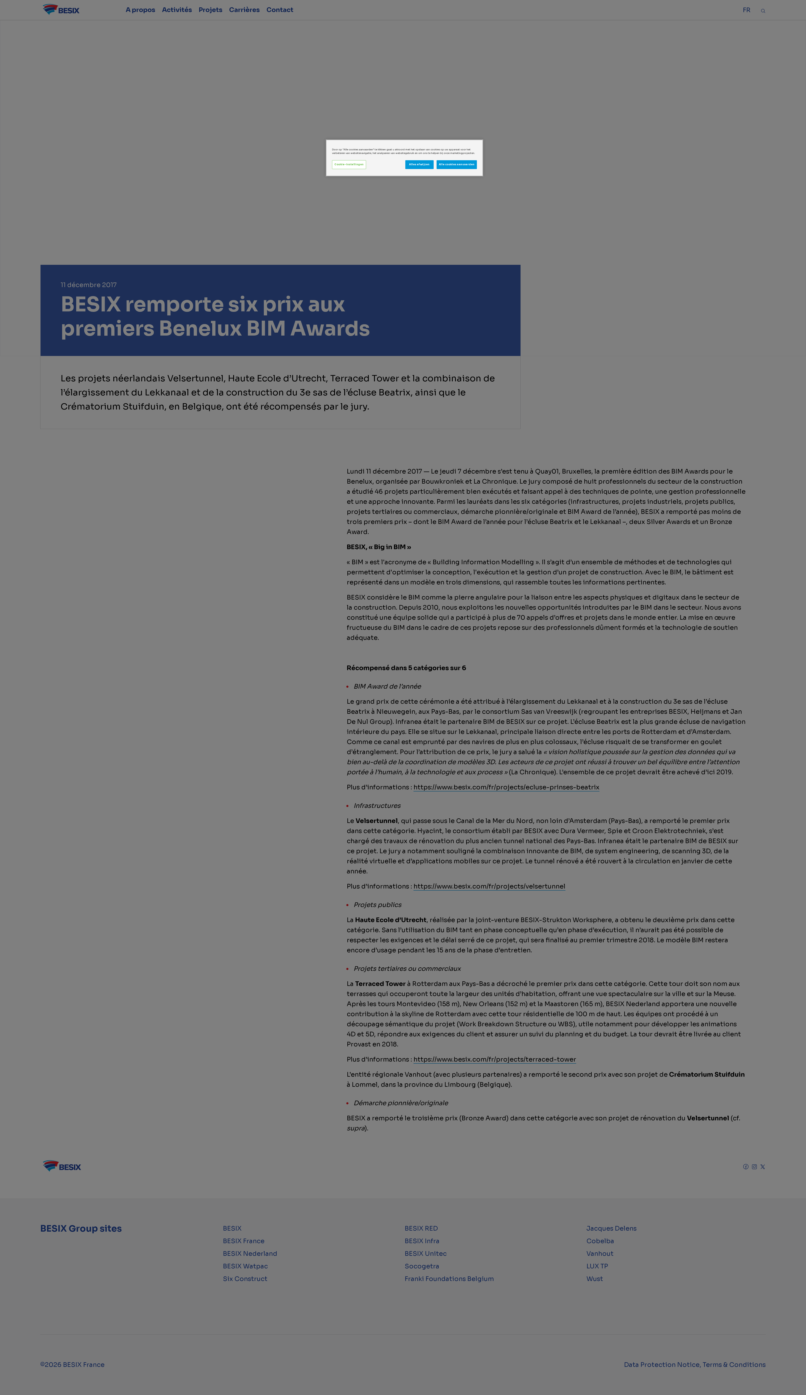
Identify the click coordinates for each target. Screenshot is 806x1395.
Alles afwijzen (419, 164)
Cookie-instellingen (349, 164)
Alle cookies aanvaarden (457, 164)
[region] (404, 157)
